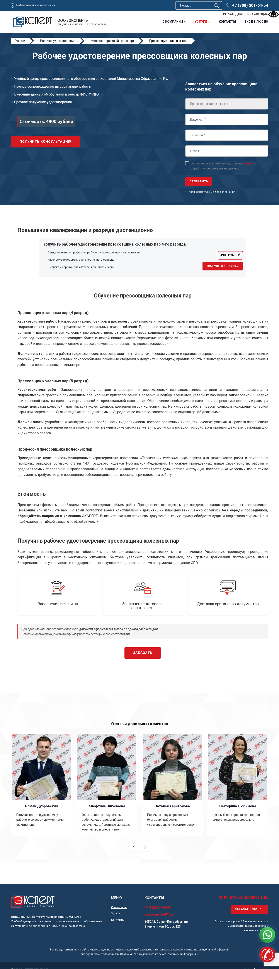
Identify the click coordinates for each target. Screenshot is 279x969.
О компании (172, 21)
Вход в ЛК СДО (256, 21)
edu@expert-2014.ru (159, 914)
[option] (41, 784)
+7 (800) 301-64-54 (250, 5)
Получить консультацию (45, 142)
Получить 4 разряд (223, 265)
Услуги (201, 21)
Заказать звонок (249, 909)
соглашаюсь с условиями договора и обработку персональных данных (223, 166)
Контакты (227, 21)
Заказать (142, 653)
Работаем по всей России (35, 5)
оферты (247, 163)
